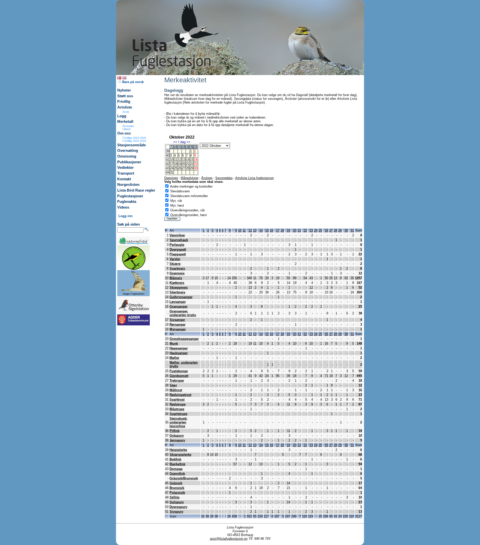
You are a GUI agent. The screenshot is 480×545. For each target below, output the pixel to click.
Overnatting (127, 151)
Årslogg (206, 178)
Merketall (125, 122)
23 (311, 230)
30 (346, 230)
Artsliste (124, 107)
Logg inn (125, 216)
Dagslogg (171, 178)
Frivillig (123, 102)
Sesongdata (223, 178)
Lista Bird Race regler (136, 190)
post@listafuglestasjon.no (229, 538)
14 (188, 160)
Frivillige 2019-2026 (134, 137)
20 (184, 164)
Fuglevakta (126, 202)
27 (184, 168)
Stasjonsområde (131, 145)
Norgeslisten (128, 185)
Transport (125, 173)
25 (176, 168)
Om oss (124, 133)
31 (172, 172)
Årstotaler (128, 126)
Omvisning (126, 156)
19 (180, 164)
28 (188, 168)
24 (172, 168)
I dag (182, 142)
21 (188, 164)
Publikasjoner (129, 162)
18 (176, 164)
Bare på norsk (132, 82)
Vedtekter (125, 168)
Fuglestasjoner (130, 196)
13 (184, 160)
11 (175, 160)
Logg (121, 116)
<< (175, 142)
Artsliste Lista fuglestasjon (254, 178)
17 (172, 164)
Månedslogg (189, 178)
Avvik (125, 111)
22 (192, 164)
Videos (123, 207)
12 (180, 160)
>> (188, 142)
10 (172, 160)
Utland (126, 129)
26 (180, 168)
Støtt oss (125, 96)
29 (192, 168)
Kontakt (124, 179)
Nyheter (124, 90)
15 (192, 160)
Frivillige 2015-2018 (134, 140)
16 (271, 230)
